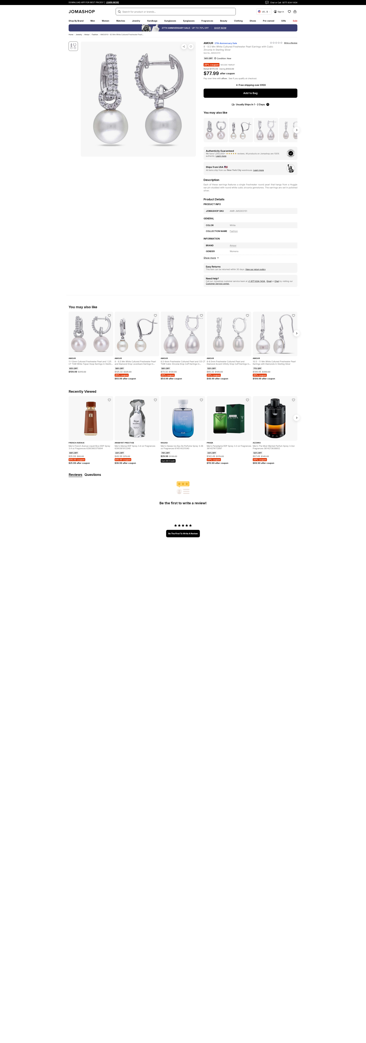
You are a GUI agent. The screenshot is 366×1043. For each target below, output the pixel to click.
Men (92, 21)
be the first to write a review (183, 533)
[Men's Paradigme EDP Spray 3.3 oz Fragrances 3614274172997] (247, 400)
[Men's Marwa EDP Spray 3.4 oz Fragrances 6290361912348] (155, 400)
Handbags (152, 21)
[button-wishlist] (289, 11)
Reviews (75, 475)
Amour (86, 34)
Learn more (221, 156)
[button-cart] (295, 11)
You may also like (215, 112)
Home (71, 34)
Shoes (253, 21)
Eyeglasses (189, 21)
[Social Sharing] (184, 46)
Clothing (238, 21)
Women (105, 21)
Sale (295, 21)
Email (269, 281)
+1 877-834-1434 (256, 281)
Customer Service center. (217, 283)
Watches (120, 21)
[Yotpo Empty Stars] (276, 43)
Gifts (283, 21)
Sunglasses (170, 21)
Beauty (223, 21)
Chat (276, 281)
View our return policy (255, 269)
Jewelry (136, 21)
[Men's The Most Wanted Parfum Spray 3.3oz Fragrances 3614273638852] (293, 400)
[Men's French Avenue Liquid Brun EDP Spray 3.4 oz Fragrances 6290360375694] (109, 400)
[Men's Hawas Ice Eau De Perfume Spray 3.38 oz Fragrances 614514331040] (201, 400)
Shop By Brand (76, 21)
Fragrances (207, 21)
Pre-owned (268, 21)
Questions (92, 475)
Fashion (95, 34)
